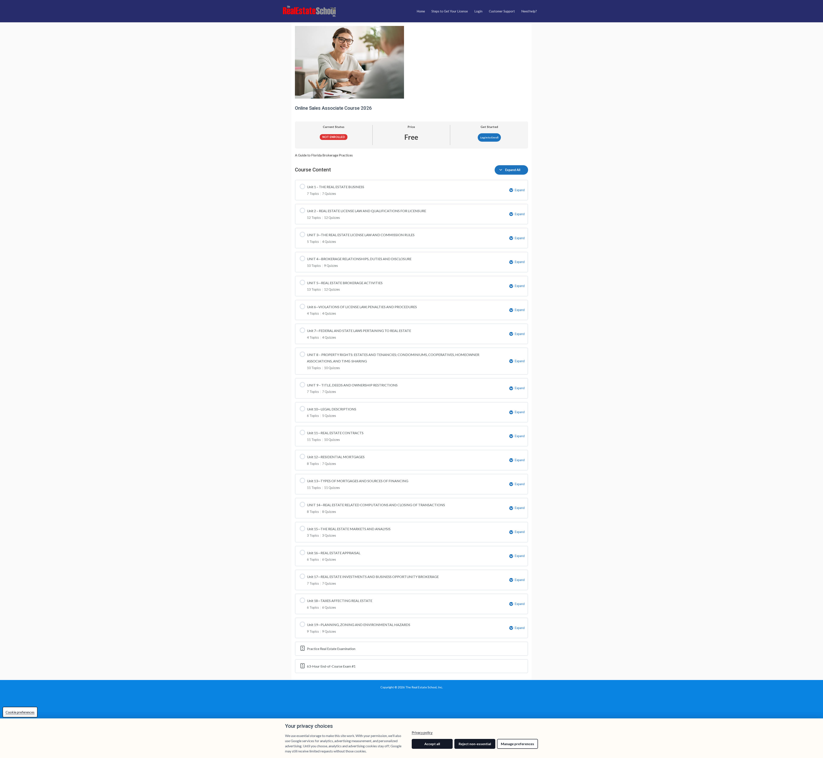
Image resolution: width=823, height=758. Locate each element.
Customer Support (502, 11)
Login (478, 11)
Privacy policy (422, 732)
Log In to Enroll (489, 137)
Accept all (432, 744)
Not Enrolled (333, 137)
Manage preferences (517, 744)
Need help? (529, 11)
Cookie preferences (20, 712)
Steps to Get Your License (449, 11)
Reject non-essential (475, 744)
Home (421, 11)
